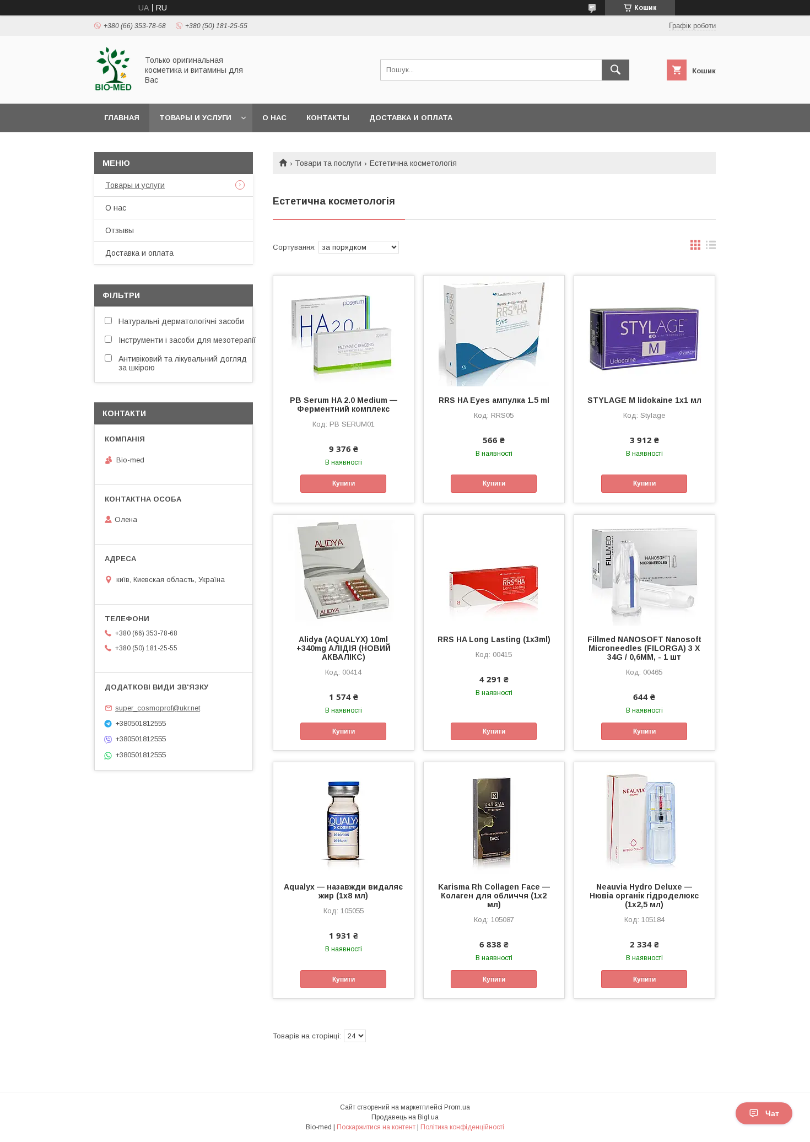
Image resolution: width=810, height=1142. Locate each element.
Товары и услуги (195, 118)
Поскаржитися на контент (376, 1127)
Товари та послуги (328, 163)
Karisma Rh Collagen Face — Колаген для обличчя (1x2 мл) (494, 895)
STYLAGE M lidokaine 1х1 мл (644, 400)
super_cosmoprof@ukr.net (157, 708)
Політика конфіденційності (462, 1127)
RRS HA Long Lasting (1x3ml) (494, 639)
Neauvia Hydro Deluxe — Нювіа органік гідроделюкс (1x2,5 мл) (644, 895)
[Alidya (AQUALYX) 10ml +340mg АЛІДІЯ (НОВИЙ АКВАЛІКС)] (343, 570)
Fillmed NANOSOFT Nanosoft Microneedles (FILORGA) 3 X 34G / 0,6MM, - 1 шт (644, 648)
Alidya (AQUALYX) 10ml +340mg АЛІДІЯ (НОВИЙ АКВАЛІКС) (343, 648)
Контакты (327, 118)
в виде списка (711, 247)
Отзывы (119, 230)
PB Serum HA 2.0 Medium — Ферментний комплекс (343, 404)
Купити (343, 483)
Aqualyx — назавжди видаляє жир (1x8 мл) (343, 891)
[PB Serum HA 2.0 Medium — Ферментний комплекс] (343, 331)
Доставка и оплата (410, 118)
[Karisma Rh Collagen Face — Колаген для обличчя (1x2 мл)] (494, 817)
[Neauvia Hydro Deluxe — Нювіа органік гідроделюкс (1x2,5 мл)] (644, 817)
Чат (772, 1113)
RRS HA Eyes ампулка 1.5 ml (494, 400)
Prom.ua (457, 1107)
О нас (274, 118)
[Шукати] (615, 70)
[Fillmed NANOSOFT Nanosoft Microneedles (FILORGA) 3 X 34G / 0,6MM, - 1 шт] (644, 570)
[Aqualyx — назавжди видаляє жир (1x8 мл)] (343, 817)
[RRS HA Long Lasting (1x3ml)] (494, 570)
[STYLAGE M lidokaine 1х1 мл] (644, 331)
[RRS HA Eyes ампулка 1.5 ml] (494, 331)
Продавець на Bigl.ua (405, 1117)
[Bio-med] (113, 89)
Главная (121, 118)
